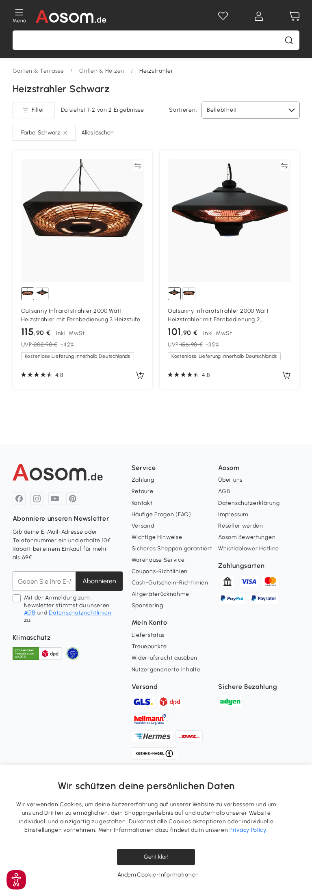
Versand (143, 525)
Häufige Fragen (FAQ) (161, 514)
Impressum (233, 514)
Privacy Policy (248, 830)
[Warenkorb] (294, 16)
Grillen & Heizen (101, 70)
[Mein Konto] (259, 16)
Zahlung (143, 479)
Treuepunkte (149, 646)
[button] (16, 880)
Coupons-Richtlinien (160, 571)
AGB (30, 612)
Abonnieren (99, 581)
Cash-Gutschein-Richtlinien (170, 582)
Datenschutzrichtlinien (80, 612)
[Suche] (288, 40)
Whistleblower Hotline (248, 548)
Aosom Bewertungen (246, 537)
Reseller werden (240, 525)
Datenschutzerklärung (249, 503)
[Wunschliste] (223, 16)
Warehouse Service (158, 559)
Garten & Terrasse (38, 70)
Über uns (230, 479)
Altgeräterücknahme (160, 594)
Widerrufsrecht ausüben (164, 657)
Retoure (143, 491)
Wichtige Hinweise (157, 537)
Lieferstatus (148, 635)
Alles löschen (97, 132)
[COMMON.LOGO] (71, 16)
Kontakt (142, 503)
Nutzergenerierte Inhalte (166, 669)
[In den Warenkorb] (139, 376)
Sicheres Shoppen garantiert (172, 548)
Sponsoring (147, 605)
